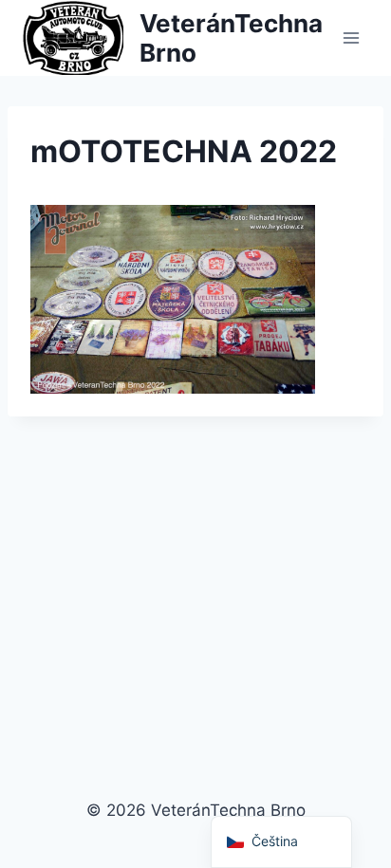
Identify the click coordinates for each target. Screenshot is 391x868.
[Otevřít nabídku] (350, 37)
